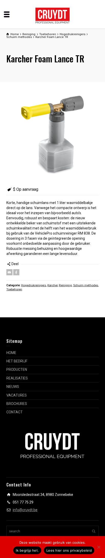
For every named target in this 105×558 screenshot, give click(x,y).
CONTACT (14, 412)
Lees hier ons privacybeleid (69, 550)
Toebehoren (14, 289)
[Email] (9, 272)
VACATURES (16, 395)
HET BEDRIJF (16, 361)
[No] (98, 547)
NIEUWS (12, 387)
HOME (11, 353)
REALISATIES (17, 378)
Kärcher (52, 285)
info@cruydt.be (25, 510)
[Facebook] (16, 272)
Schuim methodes (85, 285)
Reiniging (65, 285)
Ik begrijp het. (27, 550)
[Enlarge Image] (52, 134)
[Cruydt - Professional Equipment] (52, 15)
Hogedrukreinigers (33, 285)
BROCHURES (16, 404)
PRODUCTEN (16, 370)
